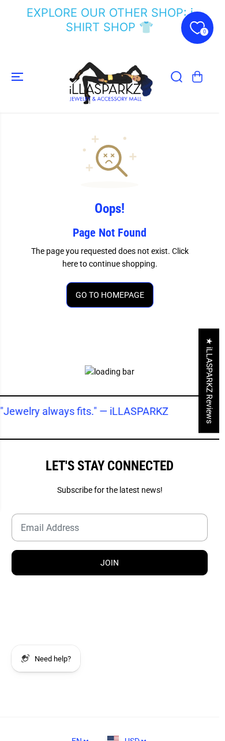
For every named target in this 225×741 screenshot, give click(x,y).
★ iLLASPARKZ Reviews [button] (209, 381)
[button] (18, 76)
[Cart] (197, 76)
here (70, 263)
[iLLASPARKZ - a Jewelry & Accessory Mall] (109, 76)
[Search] (176, 76)
